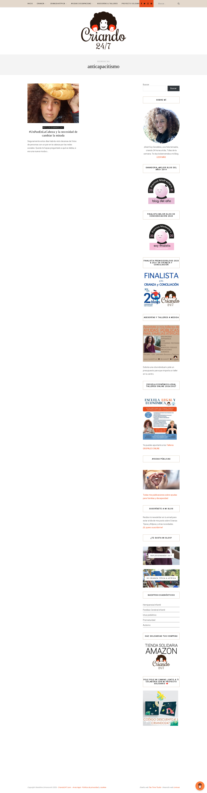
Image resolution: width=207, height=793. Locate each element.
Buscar (146, 84)
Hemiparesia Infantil (152, 605)
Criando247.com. (64, 787)
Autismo (147, 625)
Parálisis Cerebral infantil (154, 610)
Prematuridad (149, 620)
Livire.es (176, 787)
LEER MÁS (161, 157)
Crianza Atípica (57, 4)
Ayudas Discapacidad (81, 4)
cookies (103, 787)
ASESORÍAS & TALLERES (107, 4)
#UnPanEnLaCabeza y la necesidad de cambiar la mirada (53, 133)
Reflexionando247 (53, 128)
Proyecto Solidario (131, 4)
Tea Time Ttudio (155, 787)
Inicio (30, 4)
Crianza (40, 4)
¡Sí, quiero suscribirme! (153, 527)
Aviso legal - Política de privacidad (86, 787)
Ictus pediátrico (149, 615)
